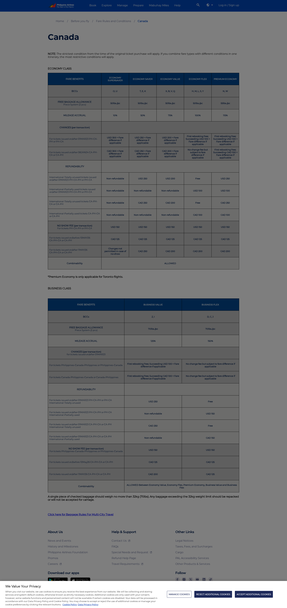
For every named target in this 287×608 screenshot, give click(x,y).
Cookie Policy (69, 604)
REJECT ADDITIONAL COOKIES (213, 594)
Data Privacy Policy (88, 604)
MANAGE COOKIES (179, 594)
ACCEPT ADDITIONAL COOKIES (254, 594)
